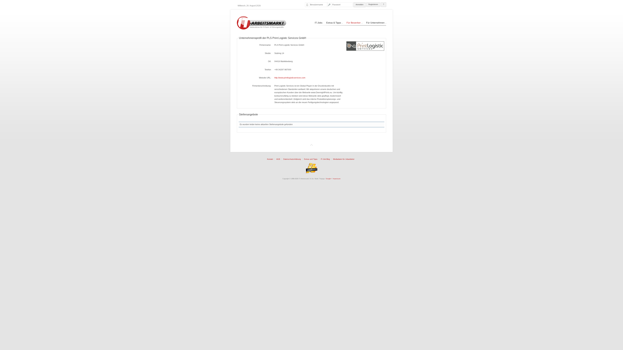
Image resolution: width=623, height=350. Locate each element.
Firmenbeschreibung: (261, 86)
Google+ (328, 179)
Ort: (269, 61)
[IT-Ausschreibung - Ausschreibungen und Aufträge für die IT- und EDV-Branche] (311, 168)
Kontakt (270, 159)
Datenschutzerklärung (292, 159)
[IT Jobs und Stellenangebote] (261, 29)
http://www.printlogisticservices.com (289, 78)
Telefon (268, 70)
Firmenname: (265, 45)
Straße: (268, 53)
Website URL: (265, 78)
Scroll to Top (311, 145)
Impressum (337, 179)
